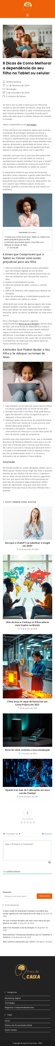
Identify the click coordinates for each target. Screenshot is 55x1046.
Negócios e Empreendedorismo (19, 1007)
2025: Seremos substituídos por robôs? (19, 941)
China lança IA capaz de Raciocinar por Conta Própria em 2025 (27, 703)
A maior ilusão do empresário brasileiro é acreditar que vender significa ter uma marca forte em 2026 (25, 912)
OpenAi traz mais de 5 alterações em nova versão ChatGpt (27, 792)
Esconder (32, 232)
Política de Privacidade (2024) (18, 1025)
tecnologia (31, 124)
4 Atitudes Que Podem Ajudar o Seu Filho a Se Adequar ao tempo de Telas (24, 243)
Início (7, 1020)
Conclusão (12, 247)
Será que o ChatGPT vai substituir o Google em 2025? (27, 544)
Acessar (48, 833)
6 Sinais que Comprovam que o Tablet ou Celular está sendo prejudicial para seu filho (27, 238)
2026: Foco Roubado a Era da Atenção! (18, 927)
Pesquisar (7, 892)
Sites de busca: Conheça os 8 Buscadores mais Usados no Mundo (27, 624)
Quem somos (11, 1030)
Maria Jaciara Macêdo (29, 323)
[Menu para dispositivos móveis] (27, 15)
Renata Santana (13, 82)
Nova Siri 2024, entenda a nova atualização (27, 749)
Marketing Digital (13, 998)
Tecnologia (11, 89)
